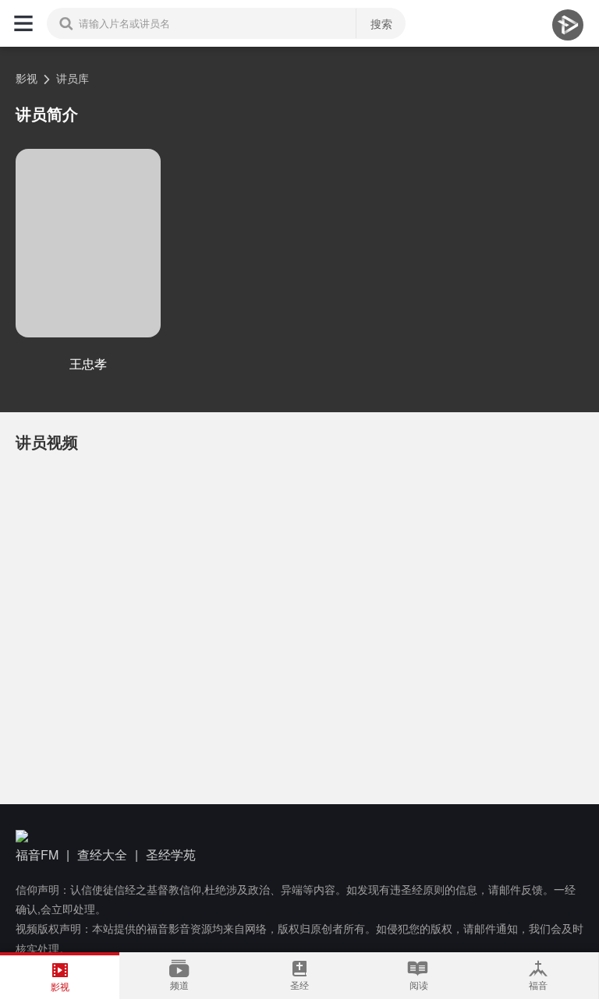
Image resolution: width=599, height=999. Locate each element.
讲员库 (72, 78)
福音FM (37, 854)
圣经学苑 (171, 854)
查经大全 (102, 854)
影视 (26, 78)
